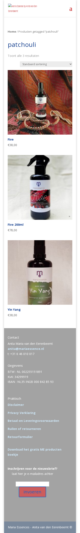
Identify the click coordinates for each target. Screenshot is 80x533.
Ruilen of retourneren (24, 429)
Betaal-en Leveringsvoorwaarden (33, 421)
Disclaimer (16, 405)
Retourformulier (20, 437)
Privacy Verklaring (22, 413)
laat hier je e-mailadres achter (32, 474)
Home (12, 31)
